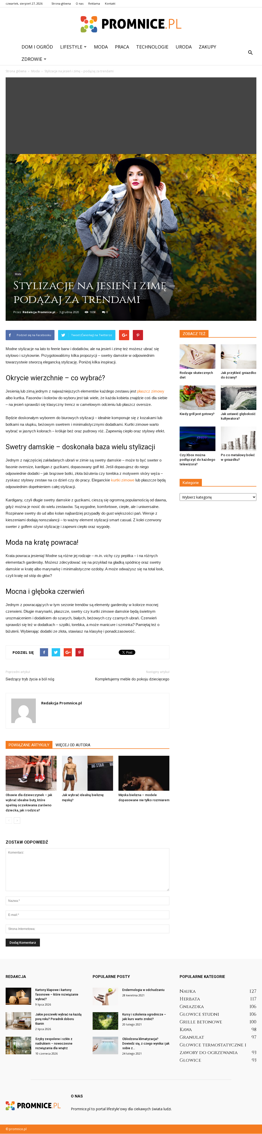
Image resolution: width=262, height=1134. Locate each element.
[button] (250, 53)
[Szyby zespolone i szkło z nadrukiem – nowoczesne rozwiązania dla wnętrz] (18, 1045)
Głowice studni (199, 1014)
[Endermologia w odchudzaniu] (105, 996)
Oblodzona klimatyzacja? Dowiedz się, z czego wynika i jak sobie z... (145, 1043)
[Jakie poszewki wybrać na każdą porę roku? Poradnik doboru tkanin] (18, 1021)
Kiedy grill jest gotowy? (197, 414)
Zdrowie (31, 59)
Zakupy (207, 47)
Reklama (94, 3)
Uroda (184, 47)
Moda (101, 47)
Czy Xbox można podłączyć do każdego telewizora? (197, 459)
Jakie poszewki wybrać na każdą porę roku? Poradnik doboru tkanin (58, 1019)
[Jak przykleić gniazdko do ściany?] (239, 356)
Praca (122, 47)
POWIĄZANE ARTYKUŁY (29, 745)
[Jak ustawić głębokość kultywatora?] (239, 397)
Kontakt (110, 3)
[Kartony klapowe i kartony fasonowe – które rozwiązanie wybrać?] (18, 996)
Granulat (192, 1037)
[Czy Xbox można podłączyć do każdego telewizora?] (197, 439)
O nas (79, 3)
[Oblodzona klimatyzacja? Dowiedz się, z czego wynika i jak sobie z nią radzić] (105, 1045)
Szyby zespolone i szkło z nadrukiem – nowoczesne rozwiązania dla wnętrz (53, 1043)
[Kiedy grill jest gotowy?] (197, 397)
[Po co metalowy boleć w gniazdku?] (239, 439)
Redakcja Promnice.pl (39, 312)
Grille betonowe (201, 1022)
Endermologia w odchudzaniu (143, 990)
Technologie (152, 47)
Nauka (188, 991)
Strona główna (61, 3)
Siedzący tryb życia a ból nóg (30, 679)
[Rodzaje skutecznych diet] (197, 356)
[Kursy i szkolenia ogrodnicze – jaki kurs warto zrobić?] (105, 1021)
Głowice (190, 1060)
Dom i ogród (37, 47)
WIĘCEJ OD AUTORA (73, 745)
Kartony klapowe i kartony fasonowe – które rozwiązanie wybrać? (56, 994)
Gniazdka (192, 1006)
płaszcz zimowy (150, 391)
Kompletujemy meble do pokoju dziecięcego (132, 679)
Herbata (190, 999)
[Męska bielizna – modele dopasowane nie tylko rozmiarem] (143, 773)
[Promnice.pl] (131, 24)
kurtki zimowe (122, 480)
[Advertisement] (131, 115)
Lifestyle (71, 47)
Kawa (186, 1029)
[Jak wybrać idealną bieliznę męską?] (87, 773)
